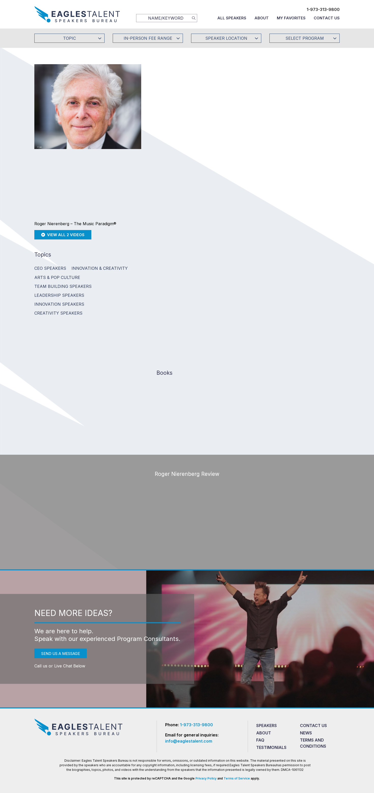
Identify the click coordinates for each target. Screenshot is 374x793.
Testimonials (271, 747)
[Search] (193, 18)
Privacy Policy (206, 778)
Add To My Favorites (184, 105)
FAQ (260, 740)
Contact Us (327, 18)
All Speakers (231, 18)
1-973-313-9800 (323, 9)
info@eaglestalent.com (188, 741)
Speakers (266, 725)
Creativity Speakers (58, 313)
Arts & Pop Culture (57, 277)
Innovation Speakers (59, 304)
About (261, 18)
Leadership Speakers (59, 295)
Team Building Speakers (63, 286)
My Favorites (291, 18)
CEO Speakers (50, 268)
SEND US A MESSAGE (60, 653)
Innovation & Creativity (99, 268)
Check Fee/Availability (246, 105)
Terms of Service (237, 778)
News (306, 732)
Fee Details (165, 139)
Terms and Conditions (313, 743)
